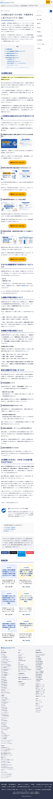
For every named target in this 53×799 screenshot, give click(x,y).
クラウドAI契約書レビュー (5, 735)
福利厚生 (38, 23)
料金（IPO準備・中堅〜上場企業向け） (25, 669)
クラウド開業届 (3, 738)
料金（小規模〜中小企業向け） (23, 667)
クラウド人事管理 (4, 697)
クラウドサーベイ (5, 718)
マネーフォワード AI (6, 777)
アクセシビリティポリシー (37, 786)
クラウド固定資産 (4, 682)
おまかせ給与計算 (4, 729)
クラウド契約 (3, 733)
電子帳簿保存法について (5, 747)
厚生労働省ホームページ (9, 531)
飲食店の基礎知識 (39, 674)
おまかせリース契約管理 (5, 728)
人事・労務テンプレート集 (40, 689)
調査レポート (38, 703)
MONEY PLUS (39, 708)
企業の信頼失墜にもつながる (12, 65)
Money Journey (38, 710)
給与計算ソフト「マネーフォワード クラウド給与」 (10, 5)
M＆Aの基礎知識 (38, 677)
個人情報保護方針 (12, 784)
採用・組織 (39, 19)
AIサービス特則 (48, 786)
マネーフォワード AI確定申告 (6, 665)
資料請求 (48, 2)
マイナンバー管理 (40, 44)
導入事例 (19, 655)
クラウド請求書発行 (6, 670)
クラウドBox (5, 690)
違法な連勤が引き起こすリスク (12, 57)
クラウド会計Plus (5, 657)
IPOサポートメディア (22, 675)
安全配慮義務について (11, 59)
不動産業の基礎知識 (39, 679)
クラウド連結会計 (4, 687)
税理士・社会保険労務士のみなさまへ (25, 679)
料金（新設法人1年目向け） (23, 666)
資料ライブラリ (38, 700)
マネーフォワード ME (39, 706)
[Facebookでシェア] (5, 552)
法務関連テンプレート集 (40, 691)
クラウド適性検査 (4, 720)
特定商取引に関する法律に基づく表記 (44, 784)
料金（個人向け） (21, 664)
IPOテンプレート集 (39, 694)
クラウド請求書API (21, 683)
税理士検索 (20, 658)
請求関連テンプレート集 (40, 684)
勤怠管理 (38, 31)
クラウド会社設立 (4, 736)
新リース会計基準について (5, 750)
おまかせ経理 (3, 724)
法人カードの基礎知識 (39, 671)
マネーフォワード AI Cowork (6, 774)
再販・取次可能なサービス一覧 (6, 754)
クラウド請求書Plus (4, 672)
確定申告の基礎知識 (39, 661)
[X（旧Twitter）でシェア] (13, 552)
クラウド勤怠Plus (6, 703)
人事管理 (38, 48)
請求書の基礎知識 (39, 664)
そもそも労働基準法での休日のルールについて (15, 51)
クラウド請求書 (6, 667)
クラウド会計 (3, 655)
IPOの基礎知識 (38, 669)
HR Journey (38, 711)
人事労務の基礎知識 (23, 5)
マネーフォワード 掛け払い (5, 692)
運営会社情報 (4, 784)
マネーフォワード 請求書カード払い (7, 759)
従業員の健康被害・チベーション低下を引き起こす (16, 63)
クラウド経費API (21, 685)
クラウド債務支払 (4, 680)
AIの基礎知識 (38, 680)
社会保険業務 (39, 36)
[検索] (51, 11)
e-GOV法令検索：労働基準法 (9, 527)
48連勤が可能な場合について (12, 55)
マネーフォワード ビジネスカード (7, 740)
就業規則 (24, 285)
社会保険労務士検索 (21, 660)
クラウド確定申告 (6, 662)
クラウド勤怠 (5, 700)
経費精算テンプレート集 (40, 686)
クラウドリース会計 (5, 660)
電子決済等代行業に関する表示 (23, 786)
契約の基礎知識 (38, 666)
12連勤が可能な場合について (12, 53)
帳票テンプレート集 (39, 688)
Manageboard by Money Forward (7, 767)
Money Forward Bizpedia (41, 655)
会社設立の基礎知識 (39, 667)
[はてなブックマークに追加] (22, 554)
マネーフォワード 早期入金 (5, 762)
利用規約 (32, 784)
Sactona (8, 770)
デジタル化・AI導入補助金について (7, 749)
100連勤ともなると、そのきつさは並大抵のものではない (17, 67)
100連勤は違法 (9, 49)
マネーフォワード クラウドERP (6, 743)
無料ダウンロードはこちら (17, 162)
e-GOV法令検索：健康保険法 (9, 529)
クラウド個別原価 (4, 685)
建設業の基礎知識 (39, 676)
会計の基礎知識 (38, 659)
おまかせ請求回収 (4, 726)
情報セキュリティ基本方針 (23, 784)
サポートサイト (21, 654)
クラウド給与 (3, 705)
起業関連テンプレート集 (40, 693)
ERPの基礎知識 (38, 658)
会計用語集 (38, 656)
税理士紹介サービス (21, 657)
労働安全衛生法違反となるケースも (13, 61)
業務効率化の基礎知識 (39, 672)
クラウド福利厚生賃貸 (5, 715)
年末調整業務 (39, 40)
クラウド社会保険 (4, 710)
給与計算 (38, 27)
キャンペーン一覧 (39, 701)
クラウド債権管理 (5, 675)
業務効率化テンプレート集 (40, 696)
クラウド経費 (3, 677)
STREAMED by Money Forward (6, 764)
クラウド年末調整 (4, 708)
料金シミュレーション (22, 671)
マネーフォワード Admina (5, 741)
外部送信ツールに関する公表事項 (8, 786)
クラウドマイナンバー (5, 713)
